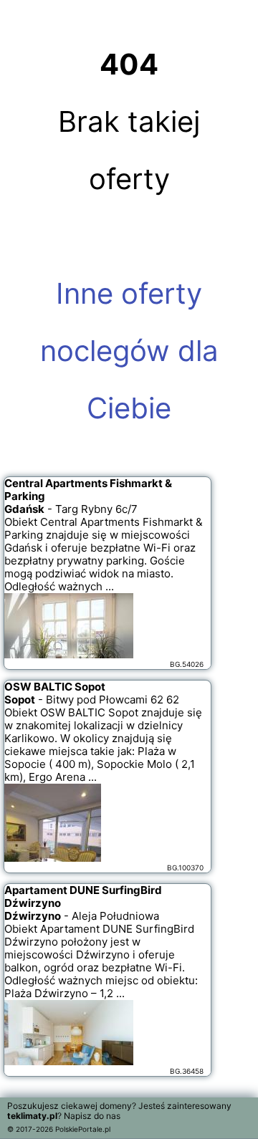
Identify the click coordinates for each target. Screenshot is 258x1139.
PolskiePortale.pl (82, 1129)
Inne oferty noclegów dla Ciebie (129, 351)
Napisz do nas (92, 1115)
